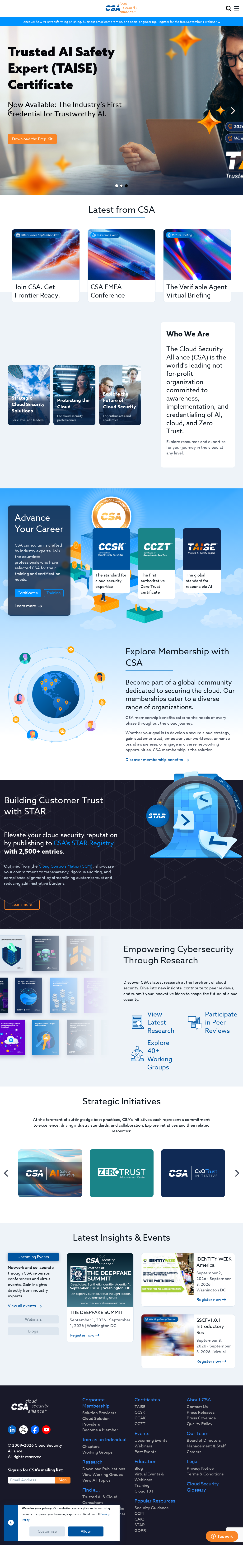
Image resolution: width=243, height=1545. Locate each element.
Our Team (197, 1434)
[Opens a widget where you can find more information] (222, 1537)
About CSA (199, 1400)
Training (54, 593)
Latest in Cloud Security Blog (116, 410)
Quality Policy (199, 1424)
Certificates (147, 1400)
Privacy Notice (200, 1468)
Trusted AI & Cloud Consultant (99, 1500)
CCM (139, 1514)
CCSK (140, 1412)
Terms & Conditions (205, 1474)
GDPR (140, 1531)
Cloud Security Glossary (203, 1487)
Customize (47, 1531)
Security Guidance (152, 1508)
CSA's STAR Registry (84, 843)
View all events (22, 1306)
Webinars (33, 1319)
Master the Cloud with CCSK (72, 395)
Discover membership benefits (154, 760)
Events (142, 1434)
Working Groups (97, 1452)
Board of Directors (204, 1440)
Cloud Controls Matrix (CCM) (65, 866)
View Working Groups (102, 1475)
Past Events (145, 1452)
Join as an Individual (104, 1440)
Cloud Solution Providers (96, 1421)
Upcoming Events (151, 1440)
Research (92, 1462)
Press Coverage (201, 1418)
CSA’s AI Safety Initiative (25, 389)
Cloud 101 (144, 1491)
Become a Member (100, 1430)
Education (146, 1462)
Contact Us (197, 1407)
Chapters (90, 1447)
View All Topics (96, 1480)
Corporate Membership (96, 1403)
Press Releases (201, 1412)
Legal (193, 1462)
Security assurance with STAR (28, 374)
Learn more (25, 606)
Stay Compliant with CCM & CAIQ (70, 376)
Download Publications (103, 1469)
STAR (140, 1525)
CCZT (140, 1424)
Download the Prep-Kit (32, 139)
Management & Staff (206, 1446)
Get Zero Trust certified (24, 405)
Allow (86, 1531)
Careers (194, 1452)
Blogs (33, 1331)
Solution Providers (99, 1413)
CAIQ (140, 1519)
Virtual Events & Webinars (149, 1477)
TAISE (140, 1407)
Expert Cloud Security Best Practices (68, 413)
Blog (139, 1468)
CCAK (140, 1418)
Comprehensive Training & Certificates (117, 376)
